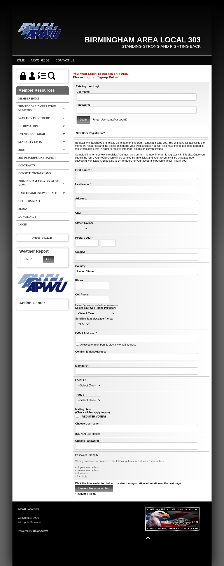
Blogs (22, 208)
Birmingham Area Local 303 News (38, 183)
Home (20, 60)
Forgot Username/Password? (110, 119)
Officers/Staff (29, 201)
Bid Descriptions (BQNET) (37, 157)
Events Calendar (31, 134)
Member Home (28, 98)
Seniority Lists (30, 141)
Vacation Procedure (34, 118)
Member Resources (36, 90)
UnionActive (40, 531)
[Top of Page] (148, 538)
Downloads (27, 216)
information (28, 126)
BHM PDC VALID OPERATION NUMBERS (37, 108)
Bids (21, 149)
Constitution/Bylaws (34, 173)
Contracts (26, 165)
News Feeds (40, 60)
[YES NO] (82, 324)
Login (22, 224)
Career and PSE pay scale (37, 193)
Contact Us (65, 60)
